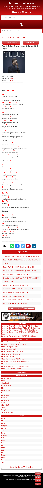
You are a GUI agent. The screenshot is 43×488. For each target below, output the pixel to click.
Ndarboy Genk (5, 390)
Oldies (3, 440)
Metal (3, 438)
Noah (3, 393)
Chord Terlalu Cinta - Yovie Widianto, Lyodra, (15, 366)
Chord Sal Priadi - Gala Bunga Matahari (13, 342)
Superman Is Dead (7, 412)
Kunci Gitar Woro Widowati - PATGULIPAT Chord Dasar (19, 330)
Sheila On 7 (5, 405)
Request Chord (31, 475)
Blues (3, 421)
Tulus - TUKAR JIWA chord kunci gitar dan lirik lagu (19, 271)
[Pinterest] (28, 246)
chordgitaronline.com (21, 3)
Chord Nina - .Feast (7, 356)
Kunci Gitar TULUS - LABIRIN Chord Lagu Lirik (18, 289)
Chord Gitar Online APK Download (21, 467)
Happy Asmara (6, 385)
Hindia (3, 388)
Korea (3, 433)
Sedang (37, 477)
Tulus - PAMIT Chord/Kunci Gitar (13, 296)
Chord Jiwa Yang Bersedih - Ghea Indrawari (15, 361)
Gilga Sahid (5, 383)
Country (3, 423)
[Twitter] (23, 246)
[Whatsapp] (12, 246)
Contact (9, 475)
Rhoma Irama (5, 400)
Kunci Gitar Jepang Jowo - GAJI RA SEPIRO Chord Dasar (20, 326)
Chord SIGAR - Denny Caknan (11, 369)
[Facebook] (17, 246)
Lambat (38, 474)
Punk (3, 448)
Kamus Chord (23, 476)
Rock (3, 460)
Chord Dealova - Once (8, 364)
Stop (37, 484)
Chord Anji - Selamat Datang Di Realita (13, 344)
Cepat (38, 480)
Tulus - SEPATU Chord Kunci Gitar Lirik (15, 292)
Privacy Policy (22, 475)
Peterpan (4, 398)
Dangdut (4, 426)
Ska (2, 462)
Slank (3, 407)
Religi (3, 457)
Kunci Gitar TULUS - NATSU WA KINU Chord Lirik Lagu (21, 256)
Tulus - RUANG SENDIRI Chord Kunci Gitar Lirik (18, 267)
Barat (3, 418)
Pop (11, 80)
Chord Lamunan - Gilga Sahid (10, 354)
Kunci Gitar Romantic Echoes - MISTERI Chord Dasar (18, 336)
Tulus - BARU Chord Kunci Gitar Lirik (15, 303)
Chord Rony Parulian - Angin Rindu (12, 351)
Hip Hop (3, 428)
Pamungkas (5, 395)
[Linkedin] (34, 246)
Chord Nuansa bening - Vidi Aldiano (12, 359)
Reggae (3, 455)
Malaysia (4, 435)
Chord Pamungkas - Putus (9, 347)
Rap (2, 452)
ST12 (3, 402)
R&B (2, 450)
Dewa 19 (4, 380)
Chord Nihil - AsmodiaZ (8, 349)
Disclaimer (15, 475)
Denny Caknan (6, 378)
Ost (2, 443)
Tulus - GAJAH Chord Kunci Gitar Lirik (15, 285)
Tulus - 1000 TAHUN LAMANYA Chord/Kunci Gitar (19, 300)
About (4, 475)
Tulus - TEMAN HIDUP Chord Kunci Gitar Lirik (18, 274)
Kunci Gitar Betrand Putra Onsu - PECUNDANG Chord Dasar (20, 328)
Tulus (11, 78)
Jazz (2, 430)
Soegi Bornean (6, 410)
